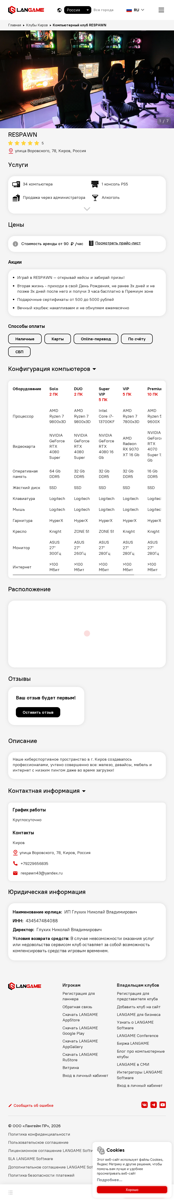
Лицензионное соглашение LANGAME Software (53, 1150)
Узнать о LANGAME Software (135, 1025)
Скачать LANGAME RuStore (80, 1057)
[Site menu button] (161, 10)
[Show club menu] (10, 1192)
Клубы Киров (37, 25)
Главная (14, 25)
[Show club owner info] (15, 243)
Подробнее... (109, 1179)
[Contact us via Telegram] (153, 1105)
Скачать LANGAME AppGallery (80, 1043)
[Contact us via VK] (144, 1105)
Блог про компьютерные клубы (141, 1054)
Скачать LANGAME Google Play (80, 1030)
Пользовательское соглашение (38, 1142)
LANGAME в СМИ (133, 1064)
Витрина (71, 1067)
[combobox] (77, 10)
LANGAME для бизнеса (138, 1014)
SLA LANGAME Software (30, 1158)
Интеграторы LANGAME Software (139, 1074)
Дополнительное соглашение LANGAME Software (56, 1167)
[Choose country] (59, 10)
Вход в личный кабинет (85, 1075)
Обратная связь (77, 1006)
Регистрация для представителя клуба (137, 996)
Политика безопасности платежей (41, 1175)
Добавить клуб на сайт (139, 1006)
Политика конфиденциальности (39, 1134)
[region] (87, 479)
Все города (104, 9)
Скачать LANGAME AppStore (80, 1017)
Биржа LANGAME (133, 1043)
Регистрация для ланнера (79, 996)
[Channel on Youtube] (163, 1105)
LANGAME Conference (137, 1035)
